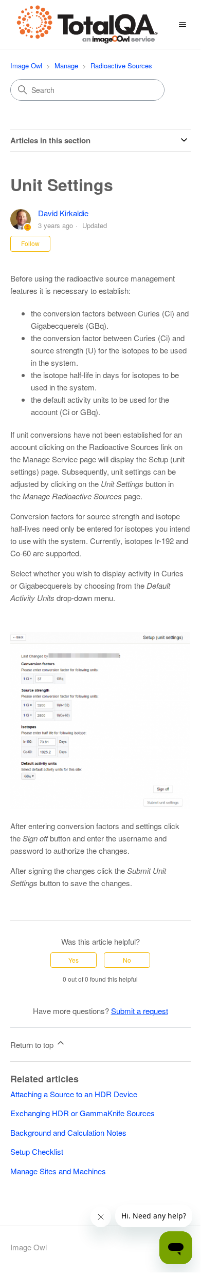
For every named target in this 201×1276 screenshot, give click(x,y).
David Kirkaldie (63, 213)
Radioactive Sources (121, 65)
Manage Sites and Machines (58, 1171)
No (127, 959)
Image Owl (26, 65)
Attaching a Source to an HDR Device (73, 1094)
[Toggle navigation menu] (183, 24)
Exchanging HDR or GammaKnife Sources (82, 1113)
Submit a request (139, 1010)
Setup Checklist (36, 1151)
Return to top (33, 1044)
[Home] (87, 24)
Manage (66, 65)
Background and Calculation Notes (68, 1132)
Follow (30, 243)
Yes (73, 959)
